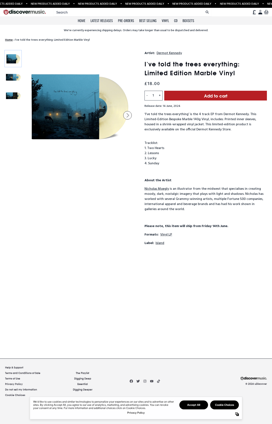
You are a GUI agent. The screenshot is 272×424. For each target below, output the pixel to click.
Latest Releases (102, 20)
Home (81, 20)
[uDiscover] (24, 12)
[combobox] (132, 12)
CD (175, 20)
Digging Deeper (82, 389)
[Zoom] (80, 107)
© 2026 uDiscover (256, 384)
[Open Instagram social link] (145, 381)
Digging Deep (82, 378)
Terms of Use (12, 378)
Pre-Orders (126, 20)
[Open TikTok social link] (158, 381)
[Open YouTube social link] (151, 381)
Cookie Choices (15, 395)
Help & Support (14, 367)
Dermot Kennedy (169, 53)
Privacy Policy (14, 384)
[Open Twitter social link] (138, 381)
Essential (82, 384)
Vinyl (165, 20)
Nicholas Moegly (156, 189)
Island (160, 243)
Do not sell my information (21, 389)
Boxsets (188, 20)
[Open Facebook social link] (131, 381)
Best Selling (148, 20)
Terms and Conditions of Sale (22, 373)
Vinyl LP (166, 234)
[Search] (207, 12)
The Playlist (82, 373)
